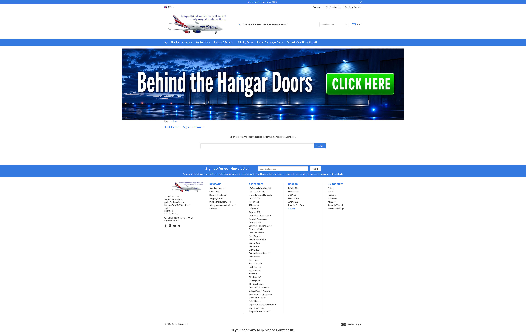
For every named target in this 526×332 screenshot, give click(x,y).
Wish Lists (332, 202)
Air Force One (255, 202)
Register (358, 7)
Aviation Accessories (258, 219)
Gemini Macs (254, 257)
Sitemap (213, 209)
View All (291, 209)
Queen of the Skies (257, 298)
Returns (331, 192)
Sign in (348, 7)
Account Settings (336, 209)
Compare (317, 7)
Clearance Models (256, 229)
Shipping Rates (245, 42)
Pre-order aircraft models (260, 195)
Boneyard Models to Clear (260, 226)
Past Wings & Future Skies (260, 294)
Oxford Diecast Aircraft (259, 291)
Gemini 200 (254, 250)
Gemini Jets (254, 243)
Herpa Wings (254, 260)
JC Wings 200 (255, 277)
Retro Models (254, 301)
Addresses (332, 198)
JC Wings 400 (255, 281)
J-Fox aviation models (259, 287)
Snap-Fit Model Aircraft (259, 311)
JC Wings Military (256, 284)
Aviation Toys (255, 222)
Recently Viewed (335, 205)
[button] (263, 84)
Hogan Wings (254, 270)
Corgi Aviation (255, 236)
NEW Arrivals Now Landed (260, 188)
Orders (331, 188)
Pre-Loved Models (257, 192)
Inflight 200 (254, 274)
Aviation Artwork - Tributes (261, 215)
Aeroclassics (254, 198)
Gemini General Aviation (259, 253)
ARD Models (254, 205)
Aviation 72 (254, 209)
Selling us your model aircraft (302, 42)
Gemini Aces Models (257, 239)
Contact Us (202, 42)
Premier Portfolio (296, 205)
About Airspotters (180, 42)
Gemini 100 (254, 246)
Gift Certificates (333, 7)
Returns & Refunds (224, 42)
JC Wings (292, 195)
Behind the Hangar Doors (270, 42)
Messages (332, 195)
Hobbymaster (255, 267)
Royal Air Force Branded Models (262, 305)
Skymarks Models (256, 308)
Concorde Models (256, 233)
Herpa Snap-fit (255, 263)
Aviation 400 (254, 212)
